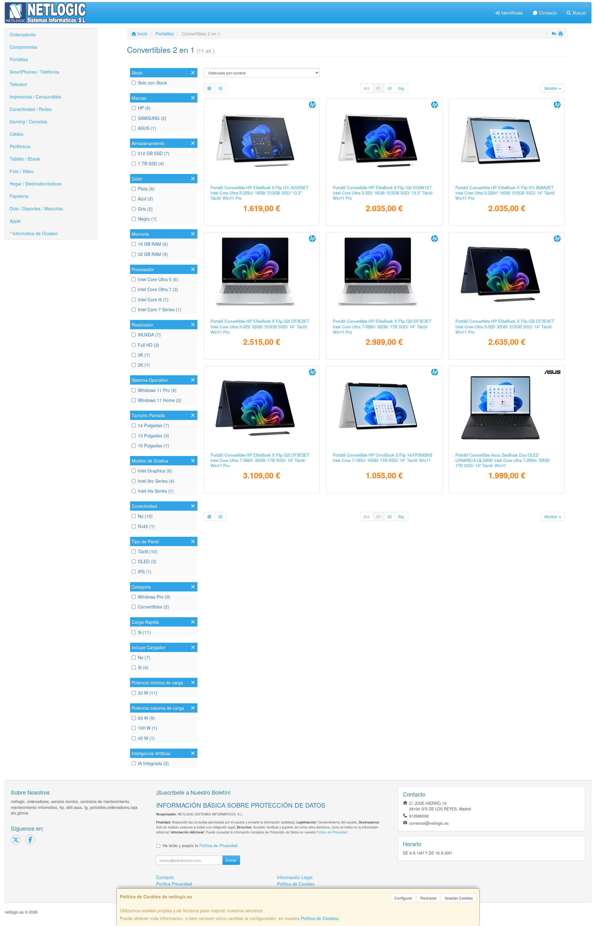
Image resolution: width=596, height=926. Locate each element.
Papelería (19, 196)
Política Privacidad (174, 884)
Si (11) (144, 632)
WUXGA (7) (149, 334)
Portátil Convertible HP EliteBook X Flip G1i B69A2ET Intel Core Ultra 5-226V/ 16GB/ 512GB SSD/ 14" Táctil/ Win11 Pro (505, 193)
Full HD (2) (148, 345)
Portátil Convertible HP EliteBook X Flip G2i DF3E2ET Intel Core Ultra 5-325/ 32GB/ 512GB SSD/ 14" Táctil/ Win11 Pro (259, 326)
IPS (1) (144, 571)
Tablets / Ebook (25, 159)
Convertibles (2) (153, 607)
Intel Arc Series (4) (156, 481)
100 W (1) (147, 728)
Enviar (231, 860)
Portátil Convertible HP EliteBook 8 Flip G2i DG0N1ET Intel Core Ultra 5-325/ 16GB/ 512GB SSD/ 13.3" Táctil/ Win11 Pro (383, 193)
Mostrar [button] (551, 88)
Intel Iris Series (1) (156, 491)
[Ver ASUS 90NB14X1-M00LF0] (507, 408)
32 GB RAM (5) (153, 254)
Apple (15, 221)
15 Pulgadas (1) (153, 445)
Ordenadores (23, 34)
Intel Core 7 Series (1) (159, 309)
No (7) (144, 657)
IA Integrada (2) (153, 763)
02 (389, 88)
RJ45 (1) (146, 526)
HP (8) (144, 108)
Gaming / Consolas (28, 121)
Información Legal (294, 877)
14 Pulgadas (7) (153, 425)
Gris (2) (145, 209)
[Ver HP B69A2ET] (507, 140)
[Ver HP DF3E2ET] (261, 274)
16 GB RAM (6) (153, 244)
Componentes (23, 47)
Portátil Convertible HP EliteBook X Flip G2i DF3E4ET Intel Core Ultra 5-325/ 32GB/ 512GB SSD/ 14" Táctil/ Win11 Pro (504, 326)
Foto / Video (22, 171)
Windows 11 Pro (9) (157, 390)
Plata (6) (146, 188)
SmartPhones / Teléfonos (34, 72)
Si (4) (143, 667)
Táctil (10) (147, 551)
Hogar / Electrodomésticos (35, 183)
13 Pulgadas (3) (153, 435)
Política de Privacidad (331, 832)
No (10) (145, 516)
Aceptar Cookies (459, 898)
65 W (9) (146, 718)
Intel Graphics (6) (155, 471)
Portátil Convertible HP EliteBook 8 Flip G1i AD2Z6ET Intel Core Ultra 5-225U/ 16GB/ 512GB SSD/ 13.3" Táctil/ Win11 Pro (259, 193)
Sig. (401, 88)
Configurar (403, 898)
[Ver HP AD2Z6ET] (261, 140)
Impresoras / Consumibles (35, 97)
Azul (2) (145, 198)
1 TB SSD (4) (151, 163)
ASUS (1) (147, 128)
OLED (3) (147, 561)
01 (379, 88)
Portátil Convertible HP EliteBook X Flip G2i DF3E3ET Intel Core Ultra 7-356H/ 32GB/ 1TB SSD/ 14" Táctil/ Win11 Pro (382, 326)
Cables (16, 134)
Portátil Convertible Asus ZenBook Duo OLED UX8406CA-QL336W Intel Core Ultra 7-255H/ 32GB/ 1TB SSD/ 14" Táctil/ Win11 (502, 460)
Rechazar (428, 898)
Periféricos (20, 146)
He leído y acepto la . (200, 845)
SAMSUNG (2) (152, 118)
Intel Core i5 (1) (153, 299)
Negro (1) (147, 219)
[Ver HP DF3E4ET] (507, 274)
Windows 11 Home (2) (160, 400)
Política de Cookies (319, 918)
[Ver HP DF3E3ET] (384, 274)
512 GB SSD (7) (153, 153)
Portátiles (19, 59)
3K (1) (144, 355)
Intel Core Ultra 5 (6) (158, 279)
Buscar (578, 13)
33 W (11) (147, 693)
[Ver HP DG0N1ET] (384, 140)
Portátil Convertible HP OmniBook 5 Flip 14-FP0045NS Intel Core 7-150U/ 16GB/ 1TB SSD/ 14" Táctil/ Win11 (382, 457)
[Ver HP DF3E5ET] (261, 408)
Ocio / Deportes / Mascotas (36, 208)
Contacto (547, 13)
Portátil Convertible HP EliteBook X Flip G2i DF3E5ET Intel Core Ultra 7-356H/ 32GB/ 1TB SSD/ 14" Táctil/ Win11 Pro (259, 460)
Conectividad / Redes (31, 109)
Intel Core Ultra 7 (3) (158, 289)
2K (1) (144, 365)
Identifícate (511, 13)
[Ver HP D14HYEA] (384, 408)
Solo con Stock (152, 83)
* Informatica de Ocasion (34, 233)
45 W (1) (146, 738)
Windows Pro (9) (154, 597)
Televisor (18, 84)
